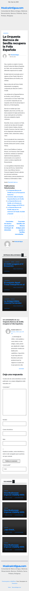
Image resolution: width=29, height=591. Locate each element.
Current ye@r (7, 465)
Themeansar (14, 583)
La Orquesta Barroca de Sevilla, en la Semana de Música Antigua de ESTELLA (15, 203)
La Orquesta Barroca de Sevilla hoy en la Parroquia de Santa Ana (16, 192)
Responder (21, 368)
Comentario (6, 387)
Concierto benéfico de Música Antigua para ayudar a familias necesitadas (20, 228)
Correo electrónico (8, 429)
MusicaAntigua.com (12, 7)
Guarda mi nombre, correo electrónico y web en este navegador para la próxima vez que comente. (13, 454)
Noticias (6, 490)
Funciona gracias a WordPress (9, 581)
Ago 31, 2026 (8, 497)
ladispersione (18, 497)
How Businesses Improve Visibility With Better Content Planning (14, 496)
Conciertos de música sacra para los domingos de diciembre (9, 226)
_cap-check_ (9, 529)
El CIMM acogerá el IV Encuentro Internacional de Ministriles (13, 267)
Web (4, 439)
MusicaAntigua (15, 54)
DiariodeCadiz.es (13, 182)
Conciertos (5, 33)
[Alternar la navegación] (26, 22)
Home (9, 587)
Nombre (5, 419)
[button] (19, 22)
